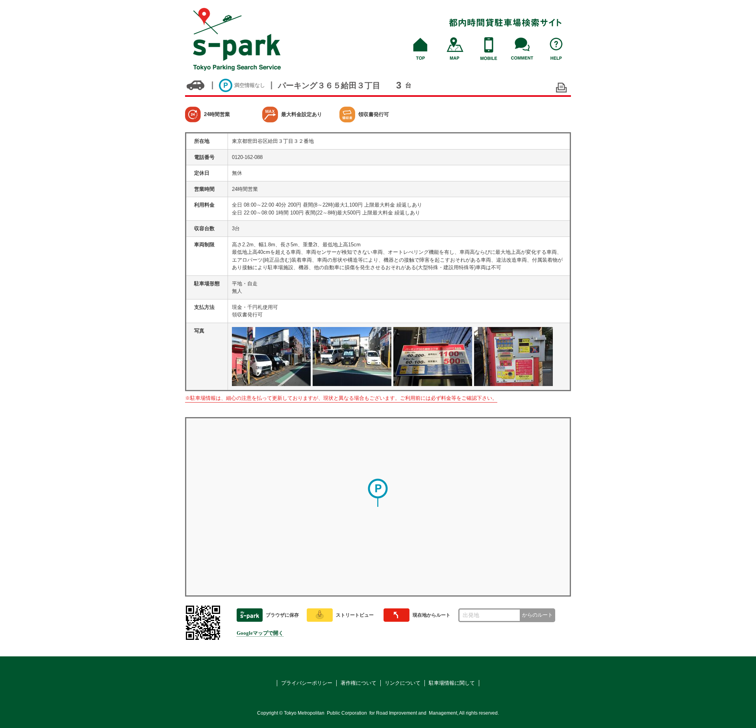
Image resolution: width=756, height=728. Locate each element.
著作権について (358, 683)
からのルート (537, 615)
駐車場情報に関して (452, 683)
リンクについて (403, 683)
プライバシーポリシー (306, 683)
